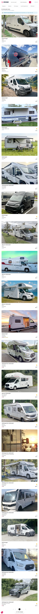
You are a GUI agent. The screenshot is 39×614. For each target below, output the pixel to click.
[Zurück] (3, 26)
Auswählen (6, 609)
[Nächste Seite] (26, 609)
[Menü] (36, 2)
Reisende (9, 6)
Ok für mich (16, 609)
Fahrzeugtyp (16, 6)
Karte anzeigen (20, 611)
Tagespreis (4, 6)
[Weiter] (36, 26)
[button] (2, 612)
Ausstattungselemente (24, 6)
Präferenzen (32, 6)
